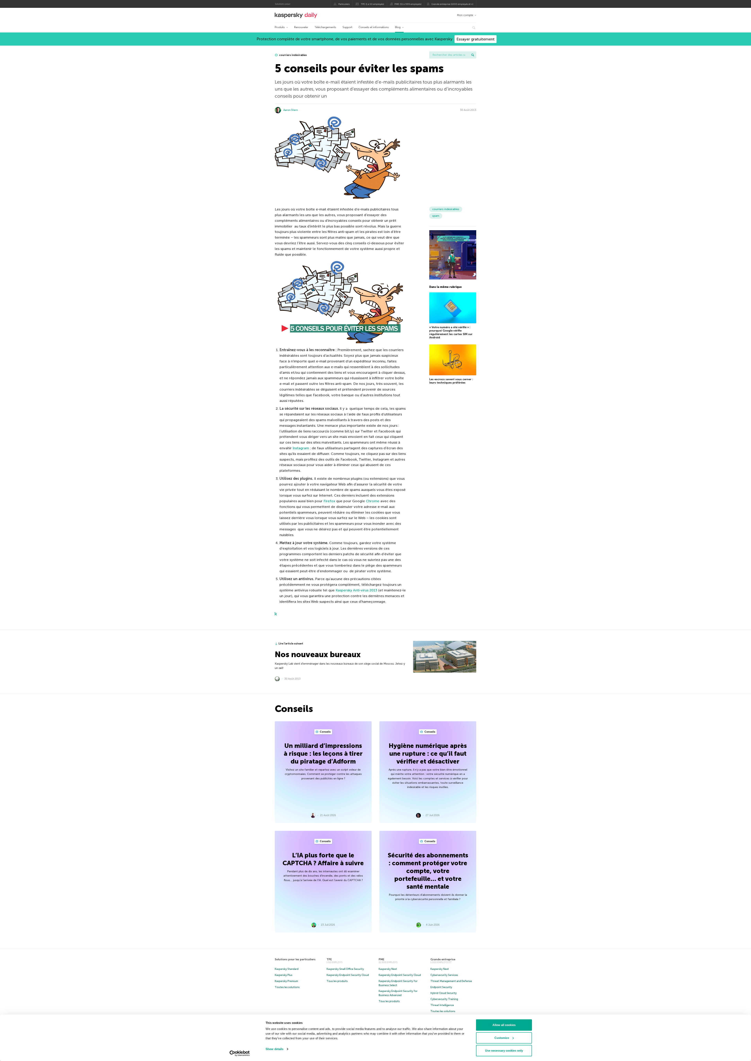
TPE (329, 959)
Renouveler (301, 27)
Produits (280, 27)
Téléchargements (325, 27)
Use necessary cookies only (504, 1050)
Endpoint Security (441, 987)
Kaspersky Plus (283, 975)
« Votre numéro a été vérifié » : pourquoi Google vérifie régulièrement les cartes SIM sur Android (451, 332)
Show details (274, 1049)
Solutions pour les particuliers (295, 959)
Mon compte (465, 15)
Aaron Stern (290, 110)
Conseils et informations (373, 27)
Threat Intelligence (442, 1005)
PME (381, 959)
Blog (398, 27)
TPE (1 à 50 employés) (372, 4)
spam (435, 215)
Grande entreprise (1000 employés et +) (452, 4)
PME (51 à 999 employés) (407, 4)
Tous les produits (337, 981)
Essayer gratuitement (475, 39)
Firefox (329, 501)
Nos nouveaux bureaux (318, 654)
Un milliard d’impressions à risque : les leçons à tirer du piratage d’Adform (323, 753)
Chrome (372, 501)
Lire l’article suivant (290, 643)
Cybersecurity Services (444, 975)
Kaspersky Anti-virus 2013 (356, 590)
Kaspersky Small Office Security (345, 969)
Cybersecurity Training (444, 999)
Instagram (301, 448)
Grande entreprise (442, 959)
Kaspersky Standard (286, 969)
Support (347, 27)
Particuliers (344, 4)
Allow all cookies (504, 1025)
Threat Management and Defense (451, 981)
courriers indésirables (292, 55)
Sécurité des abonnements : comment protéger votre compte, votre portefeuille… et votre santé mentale (428, 871)
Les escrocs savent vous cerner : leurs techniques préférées (451, 381)
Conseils (325, 731)
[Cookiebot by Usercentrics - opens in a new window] (240, 1053)
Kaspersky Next (388, 969)
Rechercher (472, 54)
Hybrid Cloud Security (443, 993)
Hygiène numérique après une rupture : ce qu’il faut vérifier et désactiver (428, 753)
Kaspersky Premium (286, 981)
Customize (501, 1037)
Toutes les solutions (287, 987)
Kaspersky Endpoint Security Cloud (348, 975)
